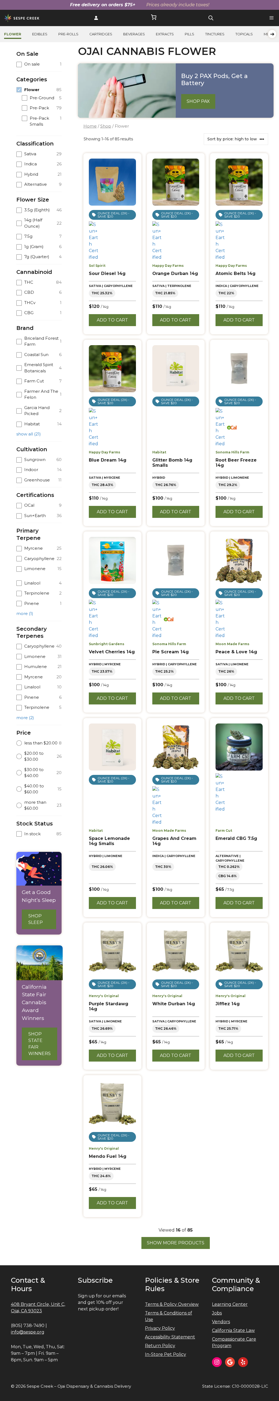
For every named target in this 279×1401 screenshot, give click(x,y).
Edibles (39, 34)
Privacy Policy (160, 1328)
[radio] (39, 743)
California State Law (233, 1330)
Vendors (221, 1321)
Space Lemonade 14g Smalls (109, 841)
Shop (105, 126)
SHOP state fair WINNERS (39, 1043)
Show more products (175, 1242)
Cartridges (100, 34)
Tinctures (215, 34)
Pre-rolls (68, 34)
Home (90, 126)
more (24, 613)
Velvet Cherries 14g (112, 651)
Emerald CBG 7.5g (236, 838)
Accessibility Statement (170, 1337)
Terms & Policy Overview (172, 1304)
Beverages (134, 34)
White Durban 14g (173, 1003)
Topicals (244, 34)
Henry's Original (104, 996)
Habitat (159, 452)
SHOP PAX (198, 101)
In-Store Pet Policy (165, 1354)
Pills (189, 34)
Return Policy (160, 1345)
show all (28, 434)
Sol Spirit (97, 266)
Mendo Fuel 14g (107, 1156)
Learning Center (230, 1304)
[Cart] (154, 18)
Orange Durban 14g (175, 273)
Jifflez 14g (228, 1003)
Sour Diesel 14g (107, 273)
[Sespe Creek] (22, 18)
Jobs (217, 1313)
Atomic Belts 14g (236, 273)
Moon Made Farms (232, 644)
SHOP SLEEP (35, 919)
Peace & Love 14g (236, 651)
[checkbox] (39, 64)
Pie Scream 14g (170, 651)
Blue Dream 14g (107, 460)
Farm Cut (224, 830)
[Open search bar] (211, 18)
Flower (12, 34)
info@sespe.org (27, 1332)
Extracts (165, 34)
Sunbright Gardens (106, 644)
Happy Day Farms (168, 266)
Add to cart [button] (112, 320)
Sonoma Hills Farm (232, 452)
